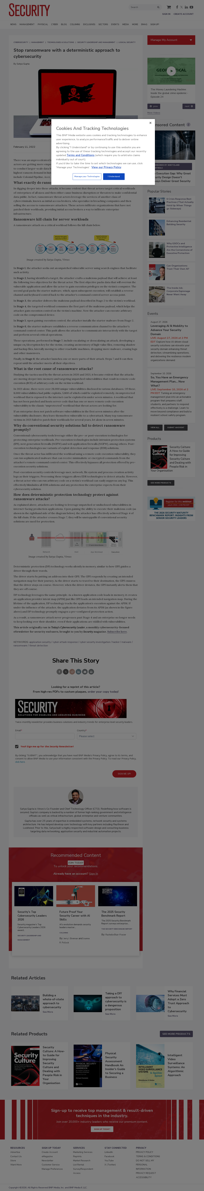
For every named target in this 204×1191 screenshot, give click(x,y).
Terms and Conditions (81, 155)
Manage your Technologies (87, 176)
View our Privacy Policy (106, 167)
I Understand (114, 176)
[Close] (150, 122)
